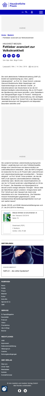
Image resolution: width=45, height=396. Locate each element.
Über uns (4, 364)
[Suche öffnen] (26, 12)
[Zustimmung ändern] (4, 388)
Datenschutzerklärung (8, 346)
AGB (3, 340)
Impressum (5, 343)
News (3, 286)
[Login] (31, 12)
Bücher (3, 331)
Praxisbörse (5, 325)
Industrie (4, 299)
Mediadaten (5, 369)
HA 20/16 (34, 66)
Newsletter (5, 317)
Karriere (4, 372)
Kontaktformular (6, 375)
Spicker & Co (5, 302)
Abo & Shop (5, 328)
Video (3, 323)
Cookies (4, 351)
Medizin (11, 35)
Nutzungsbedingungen (9, 354)
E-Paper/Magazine (7, 314)
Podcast (4, 320)
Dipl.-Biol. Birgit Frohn (14, 60)
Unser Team (5, 367)
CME (3, 305)
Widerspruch (5, 349)
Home (3, 35)
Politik (3, 288)
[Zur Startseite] (14, 5)
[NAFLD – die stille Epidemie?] (22, 261)
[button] (41, 260)
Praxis (3, 291)
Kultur (3, 296)
